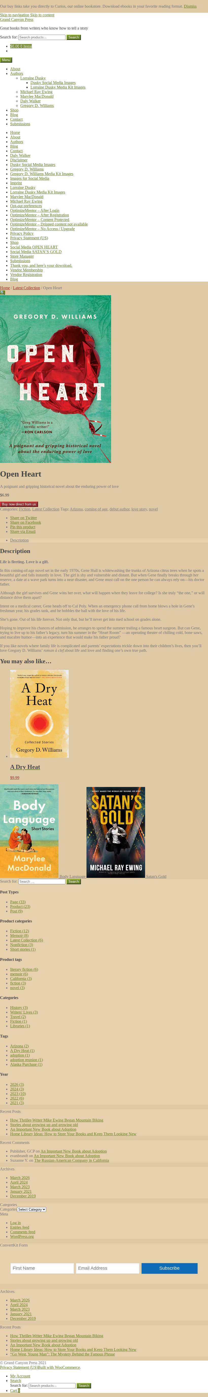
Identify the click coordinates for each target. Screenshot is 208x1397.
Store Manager (22, 256)
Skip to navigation (14, 15)
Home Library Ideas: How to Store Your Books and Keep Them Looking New (73, 1134)
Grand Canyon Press (16, 19)
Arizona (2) (19, 1046)
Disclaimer (18, 160)
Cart (15, 1390)
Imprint (16, 183)
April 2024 (19, 1182)
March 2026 (20, 1177)
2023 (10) (18, 1093)
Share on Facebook (25, 522)
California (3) (21, 978)
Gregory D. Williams (37, 105)
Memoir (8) (19, 935)
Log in (15, 1223)
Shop (14, 110)
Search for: (9, 37)
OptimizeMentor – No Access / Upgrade (42, 229)
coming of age (96, 509)
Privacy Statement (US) (29, 238)
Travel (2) (18, 1017)
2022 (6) (17, 1098)
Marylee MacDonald (37, 96)
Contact (16, 119)
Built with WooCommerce (59, 1367)
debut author (119, 509)
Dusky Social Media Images (53, 82)
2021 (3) (17, 1103)
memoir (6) (19, 974)
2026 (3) (17, 1084)
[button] (2, 293)
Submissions (20, 124)
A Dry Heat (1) (22, 1050)
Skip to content (42, 15)
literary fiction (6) (24, 969)
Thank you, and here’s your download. (41, 265)
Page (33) (18, 902)
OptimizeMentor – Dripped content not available (49, 224)
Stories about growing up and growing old (44, 1125)
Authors (16, 73)
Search (73, 37)
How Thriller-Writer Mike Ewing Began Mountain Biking (56, 1120)
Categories (8, 1209)
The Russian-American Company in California (71, 1160)
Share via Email (23, 531)
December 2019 (23, 1196)
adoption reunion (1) (26, 1060)
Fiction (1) (18, 1021)
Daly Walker (30, 101)
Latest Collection (26, 288)
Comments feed (22, 1232)
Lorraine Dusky (33, 78)
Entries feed (19, 1227)
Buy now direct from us (19, 504)
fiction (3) (18, 983)
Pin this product (22, 527)
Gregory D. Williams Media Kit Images (41, 174)
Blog (14, 115)
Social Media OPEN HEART (34, 247)
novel (153, 509)
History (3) (19, 1007)
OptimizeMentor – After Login (34, 210)
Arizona (76, 509)
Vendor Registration (26, 274)
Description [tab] (19, 540)
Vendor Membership (26, 270)
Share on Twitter (23, 518)
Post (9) (16, 911)
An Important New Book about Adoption (43, 1129)
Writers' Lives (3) (24, 1012)
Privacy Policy (21, 233)
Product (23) (20, 906)
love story (139, 509)
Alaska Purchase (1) (26, 1064)
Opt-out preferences (26, 206)
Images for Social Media (29, 178)
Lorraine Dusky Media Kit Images (57, 87)
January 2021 (21, 1191)
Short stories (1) (23, 949)
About (15, 69)
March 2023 (20, 1187)
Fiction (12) (19, 931)
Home (15, 132)
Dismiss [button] (190, 6)
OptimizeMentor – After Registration (39, 215)
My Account (20, 1376)
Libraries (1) (20, 1026)
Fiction (24, 509)
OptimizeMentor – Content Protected (39, 219)
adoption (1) (20, 1055)
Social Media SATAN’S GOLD (36, 252)
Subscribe (169, 1268)
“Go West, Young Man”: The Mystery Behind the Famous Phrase (62, 1354)
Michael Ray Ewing (36, 92)
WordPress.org (22, 1236)
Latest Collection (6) (26, 940)
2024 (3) (17, 1089)
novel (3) (17, 988)
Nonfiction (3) (21, 945)
